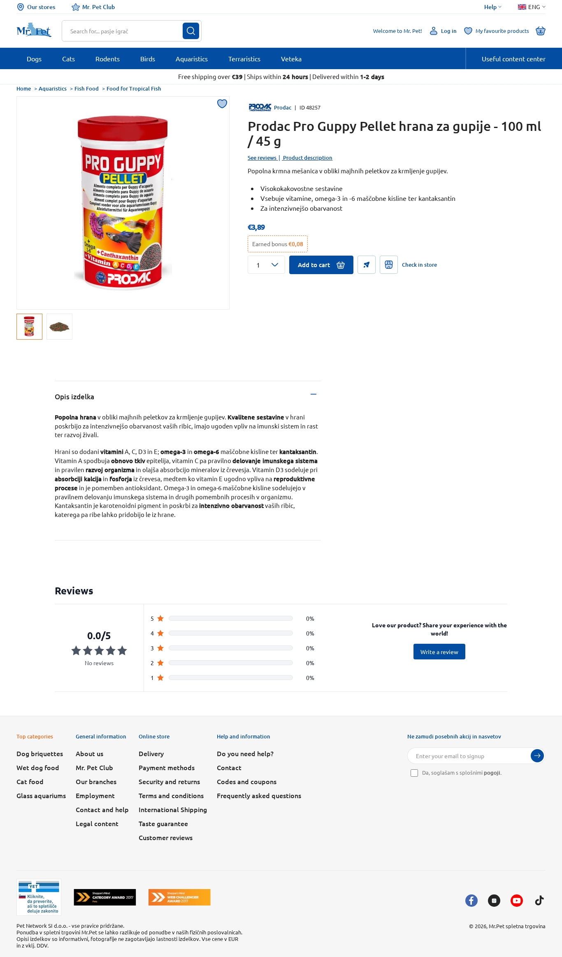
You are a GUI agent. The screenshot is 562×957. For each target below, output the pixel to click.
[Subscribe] (537, 755)
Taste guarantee (163, 823)
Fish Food (86, 88)
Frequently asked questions (259, 795)
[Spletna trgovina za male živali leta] (105, 897)
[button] (266, 265)
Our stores (41, 7)
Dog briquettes (39, 753)
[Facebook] (471, 900)
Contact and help (102, 809)
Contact (229, 767)
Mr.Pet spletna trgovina (517, 925)
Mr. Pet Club (98, 7)
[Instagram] (494, 900)
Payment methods (167, 767)
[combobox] (126, 31)
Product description (307, 157)
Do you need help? (245, 753)
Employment (95, 795)
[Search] (191, 31)
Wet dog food (37, 767)
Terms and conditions (171, 795)
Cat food (30, 781)
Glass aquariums (41, 795)
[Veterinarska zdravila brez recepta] (38, 897)
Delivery (151, 753)
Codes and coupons (246, 781)
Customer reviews (166, 837)
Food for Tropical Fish (134, 88)
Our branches (96, 781)
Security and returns (169, 781)
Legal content (97, 823)
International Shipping (173, 809)
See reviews (262, 157)
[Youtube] (517, 900)
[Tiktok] (539, 900)
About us (89, 753)
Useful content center (514, 58)
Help (490, 7)
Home (23, 88)
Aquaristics (53, 88)
